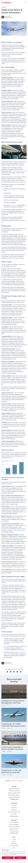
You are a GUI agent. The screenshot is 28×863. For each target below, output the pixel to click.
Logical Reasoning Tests (14, 797)
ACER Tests (14, 805)
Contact (14, 839)
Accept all (8, 857)
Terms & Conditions (14, 845)
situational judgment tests (18, 530)
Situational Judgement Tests (14, 793)
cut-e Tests (14, 814)
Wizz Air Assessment (14, 824)
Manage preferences (14, 860)
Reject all (20, 857)
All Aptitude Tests (14, 799)
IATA (5, 640)
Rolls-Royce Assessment (14, 826)
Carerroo (6, 646)
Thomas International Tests (14, 812)
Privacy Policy (14, 843)
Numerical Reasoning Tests (14, 795)
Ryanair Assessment (14, 828)
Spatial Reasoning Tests (14, 788)
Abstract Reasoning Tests (14, 790)
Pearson (22, 171)
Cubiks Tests (14, 807)
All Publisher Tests (14, 816)
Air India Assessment (14, 831)
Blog (14, 847)
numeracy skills (13, 205)
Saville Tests (14, 809)
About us (14, 841)
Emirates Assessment (14, 822)
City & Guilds (15, 171)
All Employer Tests (14, 833)
